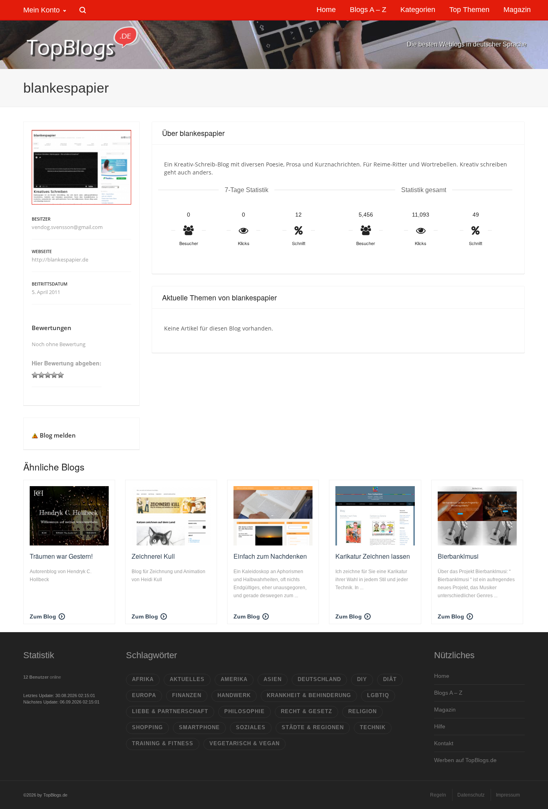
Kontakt (443, 743)
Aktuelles (187, 679)
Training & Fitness (162, 743)
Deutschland (319, 679)
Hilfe (439, 726)
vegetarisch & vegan (244, 743)
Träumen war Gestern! (61, 556)
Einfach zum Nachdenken (270, 556)
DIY (362, 679)
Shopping (147, 727)
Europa (144, 695)
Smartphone (199, 727)
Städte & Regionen (313, 727)
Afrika (143, 679)
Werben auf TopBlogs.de (465, 760)
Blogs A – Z (448, 692)
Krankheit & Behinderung (309, 695)
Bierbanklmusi (458, 556)
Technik (373, 727)
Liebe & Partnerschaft (170, 711)
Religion (362, 711)
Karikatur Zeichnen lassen (372, 556)
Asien (273, 679)
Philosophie (244, 711)
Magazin (445, 709)
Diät (390, 679)
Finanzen (186, 695)
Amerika (234, 679)
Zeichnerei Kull (153, 556)
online (42, 677)
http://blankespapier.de (60, 259)
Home (441, 676)
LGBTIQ (378, 695)
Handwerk (234, 695)
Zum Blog (43, 616)
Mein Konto (41, 10)
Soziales (251, 727)
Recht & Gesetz (306, 711)
